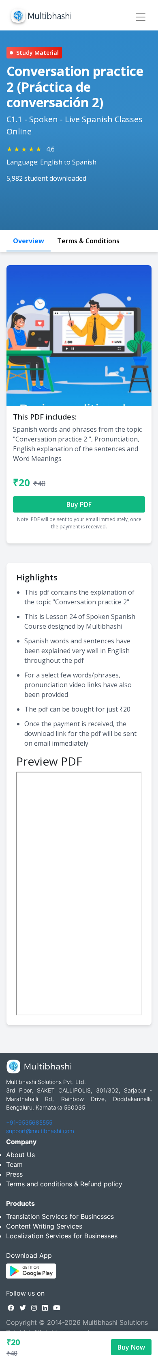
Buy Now (131, 1347)
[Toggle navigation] (141, 17)
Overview (28, 240)
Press (14, 1174)
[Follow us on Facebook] (11, 1308)
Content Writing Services (44, 1226)
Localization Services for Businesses (61, 1236)
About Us (20, 1155)
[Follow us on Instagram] (34, 1308)
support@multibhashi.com (40, 1130)
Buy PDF (79, 504)
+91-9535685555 (29, 1122)
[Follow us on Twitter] (23, 1308)
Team (14, 1164)
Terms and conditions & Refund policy (64, 1184)
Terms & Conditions (88, 240)
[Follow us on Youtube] (56, 1308)
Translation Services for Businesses (60, 1216)
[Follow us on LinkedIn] (45, 1308)
